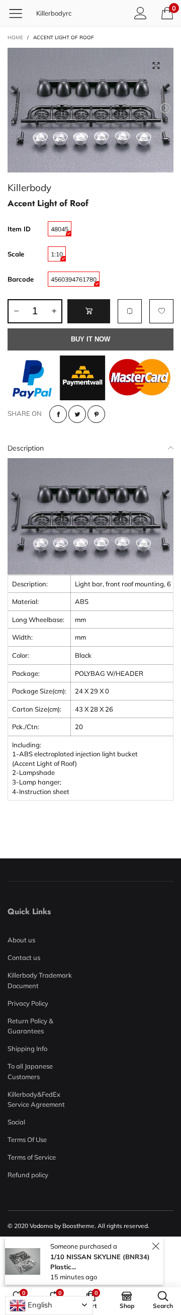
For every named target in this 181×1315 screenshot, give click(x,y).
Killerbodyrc (53, 13)
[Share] (58, 414)
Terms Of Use (27, 1139)
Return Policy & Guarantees (30, 1026)
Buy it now (90, 339)
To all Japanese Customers (30, 1071)
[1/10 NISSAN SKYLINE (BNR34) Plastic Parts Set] (22, 1261)
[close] (155, 1246)
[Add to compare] (130, 311)
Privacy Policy (28, 1003)
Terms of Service (32, 1157)
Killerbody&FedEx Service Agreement (36, 1099)
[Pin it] (96, 414)
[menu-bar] (19, 13)
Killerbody (29, 187)
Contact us (24, 957)
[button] (16, 108)
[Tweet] (77, 414)
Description (26, 448)
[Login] (140, 13)
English (39, 1304)
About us (21, 940)
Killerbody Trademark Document (40, 980)
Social (16, 1122)
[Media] (156, 65)
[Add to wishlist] (161, 311)
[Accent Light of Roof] (90, 110)
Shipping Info (27, 1048)
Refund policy (28, 1175)
